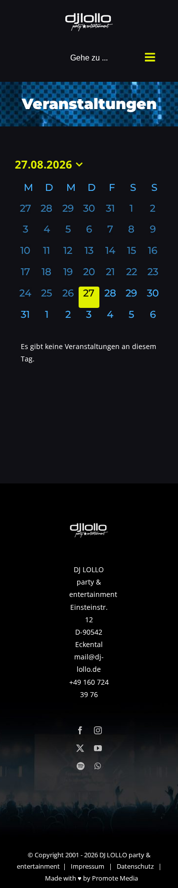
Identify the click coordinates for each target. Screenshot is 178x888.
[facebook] (80, 730)
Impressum (87, 866)
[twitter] (80, 748)
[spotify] (81, 766)
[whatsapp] (97, 766)
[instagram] (98, 730)
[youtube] (98, 748)
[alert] (89, 352)
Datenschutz (135, 866)
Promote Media (115, 878)
